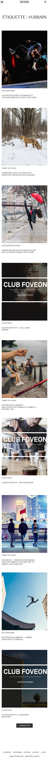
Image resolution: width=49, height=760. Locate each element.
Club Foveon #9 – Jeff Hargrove (18, 482)
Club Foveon (7, 323)
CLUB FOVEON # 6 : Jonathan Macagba (15, 716)
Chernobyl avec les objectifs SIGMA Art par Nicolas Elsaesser (18, 174)
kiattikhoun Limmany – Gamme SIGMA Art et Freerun (17, 638)
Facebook (7, 752)
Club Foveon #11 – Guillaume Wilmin (16, 329)
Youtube (27, 752)
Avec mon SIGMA (8, 91)
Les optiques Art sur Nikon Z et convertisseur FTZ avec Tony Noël (19, 96)
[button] (2, 2)
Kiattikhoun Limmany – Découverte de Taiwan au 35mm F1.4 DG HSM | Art (19, 407)
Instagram (17, 752)
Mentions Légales (32, 756)
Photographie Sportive (11, 246)
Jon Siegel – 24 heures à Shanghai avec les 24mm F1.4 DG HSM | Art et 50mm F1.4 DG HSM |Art (18, 562)
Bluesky (35, 752)
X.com (43, 752)
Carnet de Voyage (9, 168)
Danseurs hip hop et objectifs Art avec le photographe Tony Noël (19, 251)
